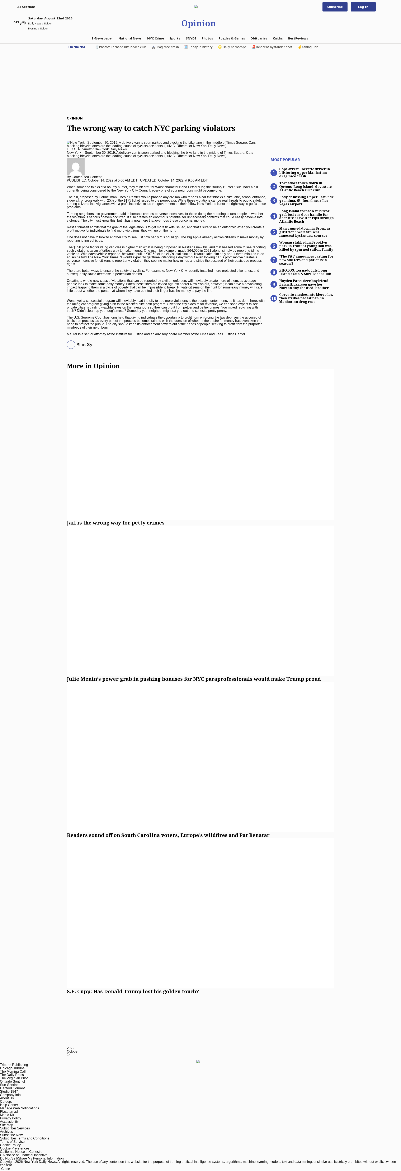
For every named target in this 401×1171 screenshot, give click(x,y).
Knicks (278, 38)
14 (69, 1055)
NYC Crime (155, 38)
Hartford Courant (12, 1088)
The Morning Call (13, 1071)
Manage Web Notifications (19, 1108)
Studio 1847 (9, 1091)
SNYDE (191, 38)
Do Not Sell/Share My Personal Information (32, 1158)
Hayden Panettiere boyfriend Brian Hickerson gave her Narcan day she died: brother (304, 284)
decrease (104, 274)
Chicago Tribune (12, 1068)
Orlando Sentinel (12, 1081)
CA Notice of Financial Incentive (23, 1155)
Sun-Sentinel (9, 1085)
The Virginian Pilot (14, 1078)
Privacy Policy (10, 1118)
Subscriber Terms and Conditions (24, 1138)
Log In (363, 7)
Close (5, 1169)
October (73, 1051)
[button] (24, 6)
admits (95, 227)
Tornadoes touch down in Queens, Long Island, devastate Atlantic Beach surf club (305, 186)
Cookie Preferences (14, 1148)
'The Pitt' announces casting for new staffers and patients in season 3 (306, 259)
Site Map (6, 1125)
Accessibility (9, 1121)
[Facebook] (69, 345)
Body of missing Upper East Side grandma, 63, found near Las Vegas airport (306, 200)
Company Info (10, 1095)
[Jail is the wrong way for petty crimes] (200, 444)
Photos (207, 38)
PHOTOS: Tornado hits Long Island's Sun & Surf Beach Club (305, 272)
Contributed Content (87, 177)
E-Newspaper (102, 38)
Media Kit (7, 1115)
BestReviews (298, 38)
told (84, 257)
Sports (174, 38)
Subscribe (335, 7)
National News (130, 38)
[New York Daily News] (198, 6)
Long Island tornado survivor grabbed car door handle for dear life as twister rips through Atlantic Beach (306, 216)
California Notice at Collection (22, 1151)
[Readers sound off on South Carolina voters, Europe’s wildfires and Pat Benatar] (200, 757)
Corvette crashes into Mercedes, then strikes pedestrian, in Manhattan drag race (306, 298)
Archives (6, 1131)
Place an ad (9, 1111)
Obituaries (258, 38)
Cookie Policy (10, 1145)
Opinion (198, 23)
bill (76, 197)
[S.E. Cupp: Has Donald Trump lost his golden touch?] (200, 913)
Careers (6, 1101)
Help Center (9, 1105)
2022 (70, 1048)
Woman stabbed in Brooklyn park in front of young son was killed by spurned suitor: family (306, 245)
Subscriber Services (15, 1128)
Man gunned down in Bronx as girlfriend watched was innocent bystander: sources (304, 231)
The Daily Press (12, 1075)
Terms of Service (12, 1141)
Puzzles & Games (232, 38)
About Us (7, 1098)
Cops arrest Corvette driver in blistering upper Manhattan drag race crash (304, 172)
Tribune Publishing (14, 1065)
